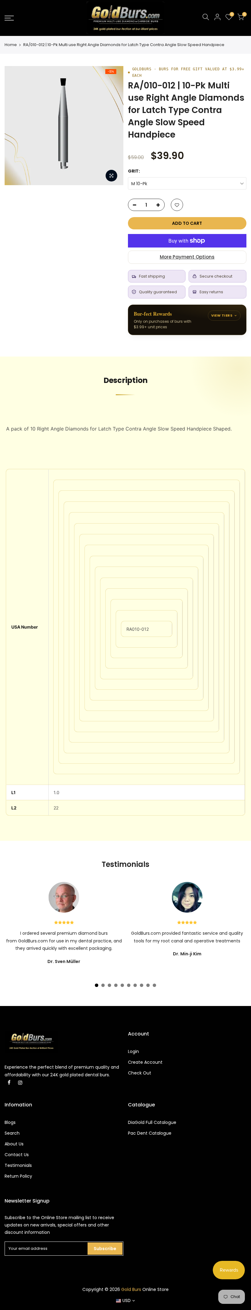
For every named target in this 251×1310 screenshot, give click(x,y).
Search (12, 1133)
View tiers (221, 315)
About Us (14, 1144)
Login (133, 1051)
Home (11, 45)
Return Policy (18, 1176)
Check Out (139, 1073)
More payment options (187, 257)
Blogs (10, 1122)
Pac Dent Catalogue (149, 1133)
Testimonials (18, 1165)
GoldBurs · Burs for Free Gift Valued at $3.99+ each (188, 72)
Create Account (145, 1062)
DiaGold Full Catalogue (152, 1122)
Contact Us (17, 1155)
